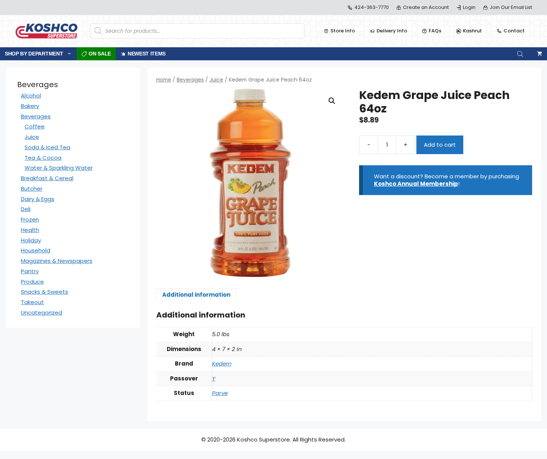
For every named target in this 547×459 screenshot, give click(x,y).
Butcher (31, 188)
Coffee (35, 126)
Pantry (30, 271)
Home (163, 79)
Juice (216, 79)
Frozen (30, 219)
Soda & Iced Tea (47, 147)
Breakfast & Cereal (47, 178)
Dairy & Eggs (37, 199)
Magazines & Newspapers (56, 261)
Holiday (31, 240)
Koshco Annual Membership (416, 184)
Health (30, 230)
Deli (26, 209)
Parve (220, 393)
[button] (332, 101)
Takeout (32, 302)
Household (35, 250)
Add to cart (440, 145)
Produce (32, 282)
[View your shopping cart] (539, 53)
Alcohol (31, 95)
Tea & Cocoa (43, 158)
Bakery (30, 106)
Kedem (221, 363)
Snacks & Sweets (44, 292)
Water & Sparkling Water (59, 168)
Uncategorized (41, 312)
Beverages (190, 79)
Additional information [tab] (196, 295)
